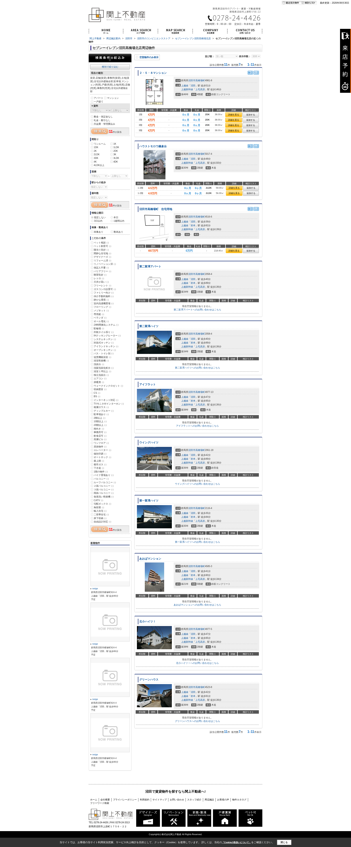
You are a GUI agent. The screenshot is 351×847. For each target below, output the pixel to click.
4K (95, 161)
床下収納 (100, 518)
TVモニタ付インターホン (109, 403)
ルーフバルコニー (105, 482)
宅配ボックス (102, 503)
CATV (98, 500)
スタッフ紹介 (194, 799)
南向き (99, 428)
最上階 (99, 460)
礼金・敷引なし (102, 120)
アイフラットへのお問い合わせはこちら (197, 425)
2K (95, 151)
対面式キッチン (104, 342)
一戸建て (98, 101)
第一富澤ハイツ (148, 500)
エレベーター (102, 450)
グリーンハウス (148, 679)
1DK (96, 147)
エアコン (100, 378)
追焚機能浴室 (102, 357)
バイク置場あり (104, 475)
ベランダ (100, 317)
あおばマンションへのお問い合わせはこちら (197, 604)
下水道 (99, 468)
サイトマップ (159, 799)
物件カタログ (239, 799)
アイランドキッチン (106, 346)
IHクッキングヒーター (107, 335)
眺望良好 (100, 274)
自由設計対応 (102, 521)
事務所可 (100, 432)
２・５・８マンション (153, 72)
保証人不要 (101, 267)
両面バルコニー (104, 493)
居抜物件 (100, 446)
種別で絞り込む (110, 66)
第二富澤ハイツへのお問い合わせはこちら (197, 367)
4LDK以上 (99, 165)
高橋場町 (200, 80)
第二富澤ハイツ (148, 326)
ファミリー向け (104, 292)
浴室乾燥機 (101, 360)
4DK (115, 161)
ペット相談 (101, 242)
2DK (115, 151)
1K (114, 143)
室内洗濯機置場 (104, 303)
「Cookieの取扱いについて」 (236, 842)
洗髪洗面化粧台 (104, 368)
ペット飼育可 (102, 246)
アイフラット (147, 384)
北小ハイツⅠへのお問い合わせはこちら (197, 663)
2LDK (97, 154)
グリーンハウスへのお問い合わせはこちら (197, 721)
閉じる (284, 842)
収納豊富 (100, 389)
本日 (116, 217)
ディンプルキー (104, 410)
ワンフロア (101, 443)
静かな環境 (101, 299)
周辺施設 (209, 799)
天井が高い (101, 282)
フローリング (102, 307)
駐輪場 (99, 328)
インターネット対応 (106, 400)
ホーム (93, 799)
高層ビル (100, 439)
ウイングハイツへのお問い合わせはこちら (197, 483)
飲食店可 (100, 435)
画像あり (98, 231)
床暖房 (99, 382)
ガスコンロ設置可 (105, 289)
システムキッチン (105, 339)
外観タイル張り (104, 332)
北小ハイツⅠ (147, 621)
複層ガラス (101, 407)
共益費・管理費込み (104, 124)
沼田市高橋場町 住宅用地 (155, 209)
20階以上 (100, 425)
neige (95, 588)
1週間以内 (119, 221)
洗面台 (99, 364)
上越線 (184, 85)
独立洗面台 (101, 375)
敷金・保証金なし (103, 116)
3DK (96, 158)
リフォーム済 (102, 260)
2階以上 (99, 418)
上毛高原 (200, 89)
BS (97, 396)
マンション (113, 98)
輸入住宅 (100, 511)
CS (97, 393)
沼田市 (191, 80)
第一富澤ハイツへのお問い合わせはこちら (197, 542)
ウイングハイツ (148, 442)
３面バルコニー (104, 489)
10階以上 (100, 421)
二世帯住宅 (101, 514)
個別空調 (100, 453)
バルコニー (101, 478)
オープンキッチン (105, 350)
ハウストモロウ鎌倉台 (153, 146)
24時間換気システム (106, 324)
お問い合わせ (177, 799)
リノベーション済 (105, 264)
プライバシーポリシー (125, 799)
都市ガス (100, 464)
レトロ (99, 278)
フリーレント (102, 285)
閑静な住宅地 (102, 253)
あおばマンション (150, 558)
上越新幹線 (187, 89)
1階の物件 (101, 471)
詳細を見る (233, 114)
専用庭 (99, 314)
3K (114, 154)
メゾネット (101, 310)
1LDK (116, 147)
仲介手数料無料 (104, 296)
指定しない (100, 217)
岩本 (193, 225)
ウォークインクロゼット (108, 385)
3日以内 (98, 221)
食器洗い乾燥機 (104, 496)
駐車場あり (101, 414)
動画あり (118, 231)
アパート (98, 98)
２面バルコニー (104, 485)
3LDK (116, 158)
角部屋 (99, 507)
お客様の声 (223, 799)
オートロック (102, 457)
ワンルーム (100, 143)
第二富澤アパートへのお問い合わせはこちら (197, 309)
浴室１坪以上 (102, 371)
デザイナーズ (102, 256)
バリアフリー (102, 271)
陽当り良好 (101, 249)
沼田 (193, 85)
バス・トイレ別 (104, 353)
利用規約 (144, 799)
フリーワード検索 (99, 803)
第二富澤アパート (150, 266)
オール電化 (101, 321)
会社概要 (105, 799)
